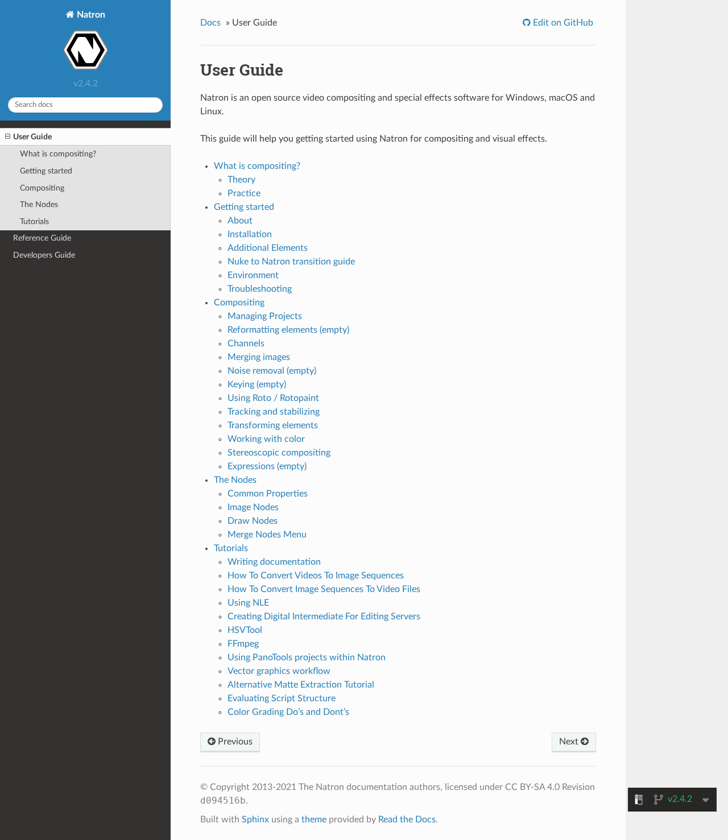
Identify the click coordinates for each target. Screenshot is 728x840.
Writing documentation (274, 561)
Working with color (266, 439)
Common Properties (268, 493)
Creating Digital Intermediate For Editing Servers (324, 616)
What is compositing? (58, 154)
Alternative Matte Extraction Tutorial (301, 684)
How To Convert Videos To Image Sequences (316, 575)
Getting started (46, 171)
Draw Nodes (253, 520)
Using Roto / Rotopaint (273, 398)
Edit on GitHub (562, 22)
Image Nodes (253, 507)
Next (570, 741)
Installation (250, 234)
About (240, 220)
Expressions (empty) (267, 466)
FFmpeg (243, 643)
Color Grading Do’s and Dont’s (288, 712)
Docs (210, 22)
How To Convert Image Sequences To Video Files (324, 589)
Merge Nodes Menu (267, 534)
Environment (253, 275)
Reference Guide (42, 238)
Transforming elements (273, 425)
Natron (90, 14)
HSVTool (245, 630)
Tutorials (34, 221)
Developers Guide (44, 255)
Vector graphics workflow (279, 671)
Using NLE (248, 602)
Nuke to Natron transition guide (291, 261)
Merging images (259, 357)
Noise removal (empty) (272, 370)
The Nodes (39, 204)
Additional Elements (268, 248)
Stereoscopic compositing (279, 452)
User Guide (32, 137)
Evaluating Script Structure (282, 698)
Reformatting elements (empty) (288, 329)
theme (313, 819)
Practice (244, 193)
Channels (246, 343)
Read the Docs (407, 819)
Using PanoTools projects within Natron (307, 657)
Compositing (42, 188)
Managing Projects (265, 316)
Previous (234, 741)
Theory (241, 179)
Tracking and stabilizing (274, 411)
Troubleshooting (260, 288)
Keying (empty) (257, 384)
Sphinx (255, 819)
